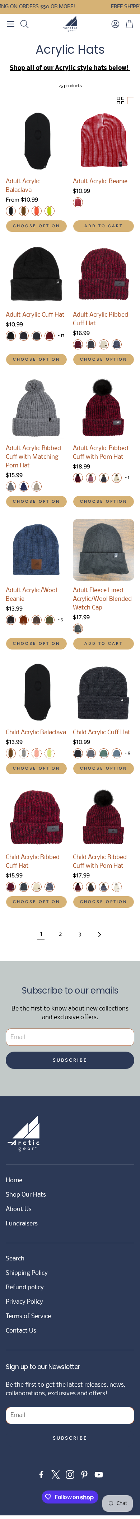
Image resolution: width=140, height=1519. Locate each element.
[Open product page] (36, 141)
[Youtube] (98, 1474)
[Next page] (99, 934)
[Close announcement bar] (132, 5)
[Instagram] (70, 1474)
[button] (10, 24)
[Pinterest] (84, 1474)
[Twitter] (55, 1474)
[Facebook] (41, 1474)
